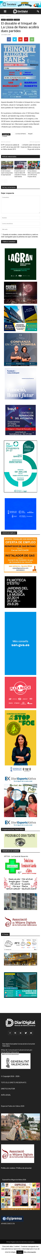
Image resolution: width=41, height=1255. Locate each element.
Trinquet (4, 136)
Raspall (30, 133)
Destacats (17, 168)
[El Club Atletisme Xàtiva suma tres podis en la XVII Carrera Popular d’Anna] (34, 165)
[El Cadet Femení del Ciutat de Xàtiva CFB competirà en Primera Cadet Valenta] (20, 165)
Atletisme (30, 168)
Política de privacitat (23, 1168)
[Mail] (20, 1033)
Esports (3, 19)
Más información (30, 1252)
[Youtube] (31, 1033)
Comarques (9, 19)
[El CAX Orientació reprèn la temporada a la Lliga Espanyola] (7, 165)
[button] (38, 11)
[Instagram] (15, 1033)
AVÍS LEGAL (6, 1095)
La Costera (16, 19)
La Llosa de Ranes (20, 133)
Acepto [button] (20, 1252)
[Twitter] (26, 1033)
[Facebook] (10, 1033)
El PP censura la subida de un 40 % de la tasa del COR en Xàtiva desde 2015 (10, 147)
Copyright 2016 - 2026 (11, 1076)
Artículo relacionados (9, 156)
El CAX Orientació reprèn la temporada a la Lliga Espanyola (7, 172)
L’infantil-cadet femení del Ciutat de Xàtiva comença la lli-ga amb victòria (30, 147)
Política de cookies (8, 1168)
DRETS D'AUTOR (8, 1089)
